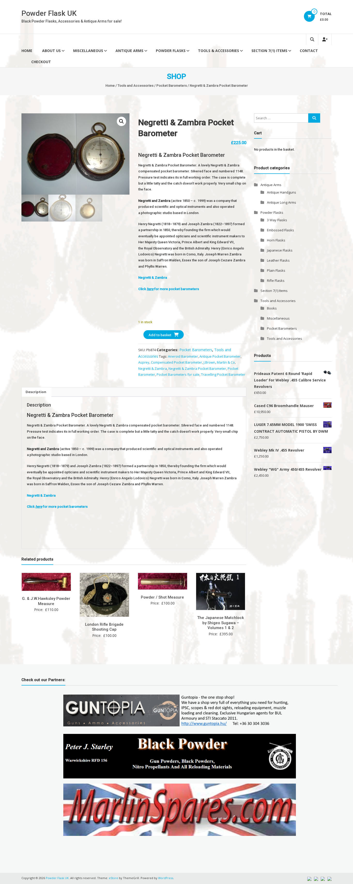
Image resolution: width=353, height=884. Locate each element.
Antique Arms (129, 50)
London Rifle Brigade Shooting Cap (104, 627)
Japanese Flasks (280, 250)
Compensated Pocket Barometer (176, 362)
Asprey (143, 362)
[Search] (314, 118)
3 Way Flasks (277, 220)
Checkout (41, 61)
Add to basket (160, 335)
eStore (113, 878)
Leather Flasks (278, 260)
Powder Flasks (171, 50)
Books (272, 308)
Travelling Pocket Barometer (223, 374)
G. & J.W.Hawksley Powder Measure (46, 601)
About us (51, 50)
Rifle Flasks (276, 280)
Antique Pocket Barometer (220, 356)
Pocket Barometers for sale (178, 374)
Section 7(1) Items (269, 50)
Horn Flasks (276, 240)
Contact (309, 50)
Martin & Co (226, 362)
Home (26, 50)
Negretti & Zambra (152, 277)
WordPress (165, 878)
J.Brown (209, 362)
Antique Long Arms (281, 202)
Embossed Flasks (280, 230)
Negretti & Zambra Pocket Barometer (197, 368)
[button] (121, 121)
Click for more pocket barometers (168, 289)
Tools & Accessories (218, 50)
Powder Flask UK (49, 13)
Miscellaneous (88, 50)
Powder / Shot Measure (162, 597)
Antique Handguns (281, 192)
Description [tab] (36, 391)
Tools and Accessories (136, 85)
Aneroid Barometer (183, 356)
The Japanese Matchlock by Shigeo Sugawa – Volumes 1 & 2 (220, 622)
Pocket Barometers (171, 85)
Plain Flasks (276, 270)
